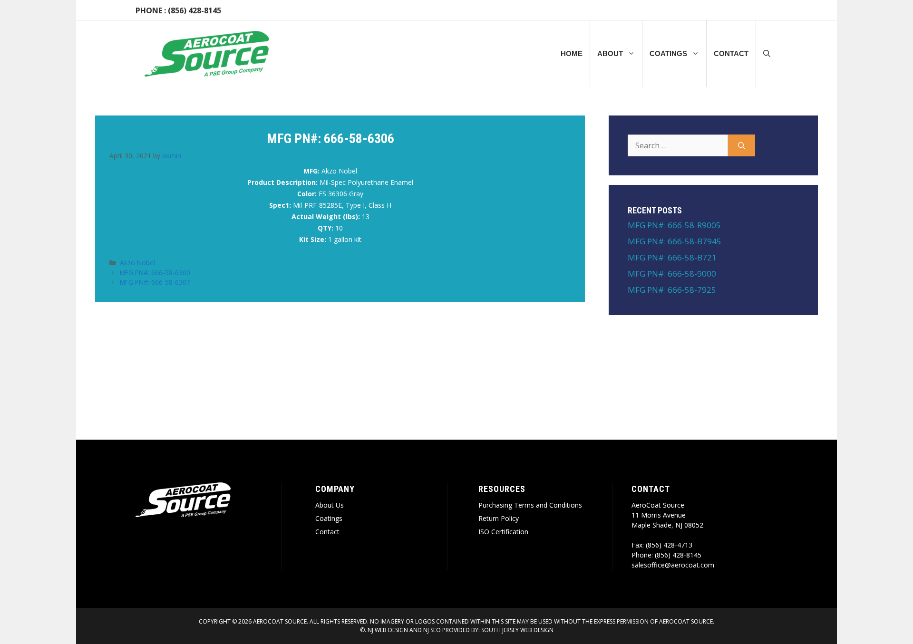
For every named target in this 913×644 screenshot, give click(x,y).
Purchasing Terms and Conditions (530, 504)
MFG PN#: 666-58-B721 (672, 257)
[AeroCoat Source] (207, 53)
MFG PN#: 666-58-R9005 (674, 225)
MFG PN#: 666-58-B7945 (674, 241)
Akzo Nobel (137, 262)
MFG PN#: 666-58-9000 (672, 273)
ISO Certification (503, 531)
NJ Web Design (387, 630)
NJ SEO (432, 630)
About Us (329, 504)
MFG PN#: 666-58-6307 (155, 282)
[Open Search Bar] (766, 53)
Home (572, 53)
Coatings (668, 53)
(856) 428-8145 (194, 10)
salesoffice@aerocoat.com (672, 564)
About (610, 53)
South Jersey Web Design (517, 630)
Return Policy (498, 518)
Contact (731, 53)
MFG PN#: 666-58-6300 (155, 272)
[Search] (741, 145)
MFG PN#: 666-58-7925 (672, 289)
